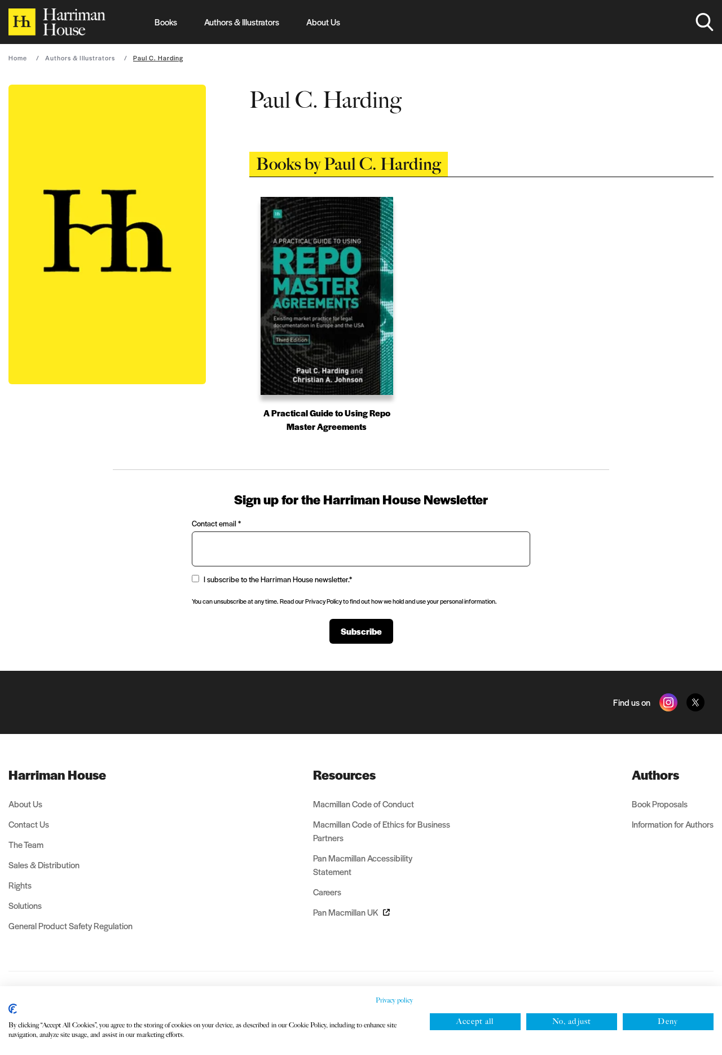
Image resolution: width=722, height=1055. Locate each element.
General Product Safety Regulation (70, 925)
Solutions (25, 905)
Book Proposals (660, 804)
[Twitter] (695, 702)
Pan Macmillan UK (345, 912)
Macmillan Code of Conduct (363, 804)
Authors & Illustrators (241, 22)
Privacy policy (394, 1000)
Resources (344, 775)
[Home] (56, 22)
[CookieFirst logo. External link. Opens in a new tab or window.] (12, 1009)
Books (166, 22)
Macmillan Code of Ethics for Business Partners (381, 830)
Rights (20, 885)
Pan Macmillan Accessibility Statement (362, 864)
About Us (323, 22)
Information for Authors (673, 824)
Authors (655, 775)
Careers (327, 892)
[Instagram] (668, 702)
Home (17, 57)
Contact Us (28, 824)
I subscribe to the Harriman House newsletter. (278, 579)
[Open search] (704, 22)
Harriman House (57, 775)
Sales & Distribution (44, 865)
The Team (25, 844)
